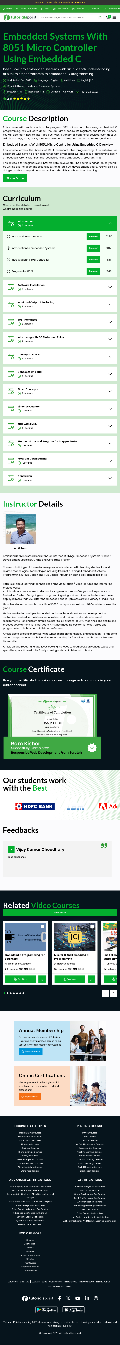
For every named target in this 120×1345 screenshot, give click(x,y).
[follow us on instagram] (96, 1298)
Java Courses (90, 1136)
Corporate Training (30, 1266)
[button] (4, 993)
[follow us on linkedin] (87, 1298)
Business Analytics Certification (90, 1186)
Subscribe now (32, 1051)
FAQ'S (68, 1286)
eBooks (30, 1247)
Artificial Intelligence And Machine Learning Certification (89, 1221)
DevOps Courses (90, 1140)
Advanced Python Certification (30, 1205)
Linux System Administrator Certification (90, 1217)
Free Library (61, 8)
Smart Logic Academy (19, 963)
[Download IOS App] (73, 1309)
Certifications (30, 1243)
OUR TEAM (24, 1281)
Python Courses (89, 1132)
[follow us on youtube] (77, 1298)
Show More (15, 178)
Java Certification (89, 1209)
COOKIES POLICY (56, 1286)
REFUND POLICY (103, 1281)
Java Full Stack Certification (30, 1217)
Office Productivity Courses (30, 1163)
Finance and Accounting (30, 1136)
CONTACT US (55, 1281)
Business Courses (30, 1148)
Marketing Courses (30, 1144)
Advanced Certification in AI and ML (30, 1213)
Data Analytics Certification (30, 1224)
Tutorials (30, 1251)
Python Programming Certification (90, 1205)
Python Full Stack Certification (30, 1220)
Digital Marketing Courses (30, 1167)
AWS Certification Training (89, 1201)
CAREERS (36, 1281)
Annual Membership (30, 1255)
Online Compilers (27, 8)
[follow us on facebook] (59, 1298)
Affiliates (30, 1259)
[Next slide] (113, 993)
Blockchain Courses (89, 1171)
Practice (79, 8)
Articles (94, 8)
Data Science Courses (89, 1155)
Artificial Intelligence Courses (90, 1144)
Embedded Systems (49, 86)
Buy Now (22, 979)
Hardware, (32, 86)
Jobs (46, 8)
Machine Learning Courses (89, 1152)
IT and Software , (16, 86)
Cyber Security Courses (30, 1140)
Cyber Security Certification (90, 1213)
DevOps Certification (90, 1190)
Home (8, 8)
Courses (30, 1240)
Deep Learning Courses (90, 1148)
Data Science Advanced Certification (30, 1190)
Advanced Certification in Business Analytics (30, 1201)
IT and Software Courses (30, 1152)
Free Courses (30, 1263)
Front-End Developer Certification (89, 1198)
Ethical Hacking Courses (89, 1163)
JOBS (44, 1281)
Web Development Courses (30, 1159)
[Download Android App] (46, 1309)
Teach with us (30, 1270)
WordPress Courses (30, 1171)
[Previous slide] (105, 993)
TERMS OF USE (70, 1281)
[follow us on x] (68, 1298)
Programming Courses (30, 1132)
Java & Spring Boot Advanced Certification (30, 1186)
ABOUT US (13, 1281)
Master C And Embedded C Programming (71, 957)
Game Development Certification (89, 1194)
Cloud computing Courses (90, 1159)
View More (60, 912)
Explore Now (31, 1096)
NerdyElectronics (66, 963)
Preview (93, 236)
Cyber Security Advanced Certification (30, 1209)
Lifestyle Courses (30, 1155)
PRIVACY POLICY (86, 1281)
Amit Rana (69, 80)
